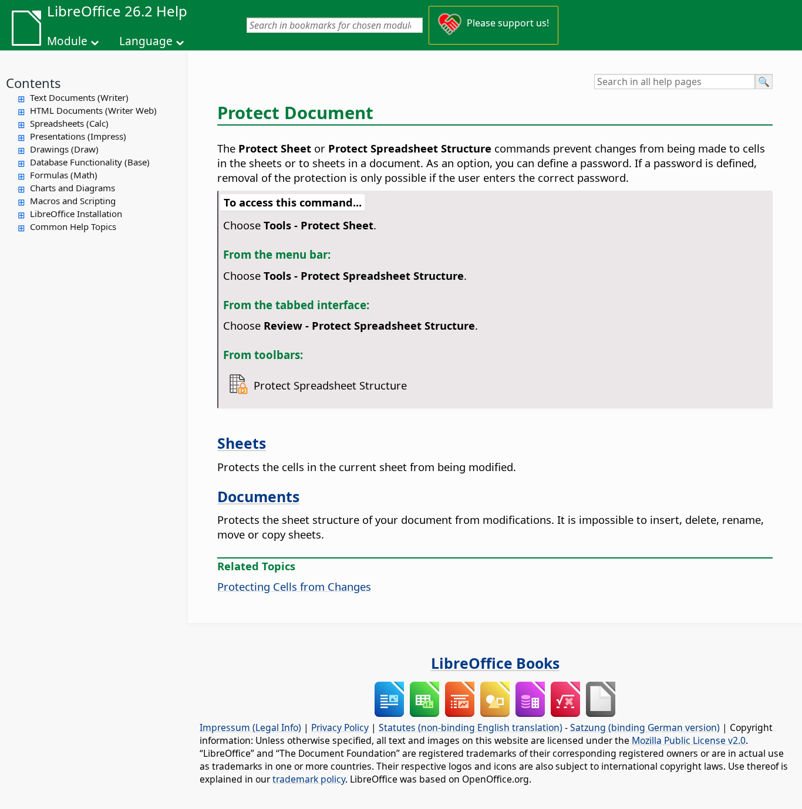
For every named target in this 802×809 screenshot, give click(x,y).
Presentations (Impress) (78, 136)
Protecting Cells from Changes (294, 586)
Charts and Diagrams (72, 188)
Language (146, 41)
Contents (33, 83)
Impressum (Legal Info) (250, 727)
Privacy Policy (340, 727)
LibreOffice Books (495, 663)
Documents (258, 496)
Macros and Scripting (73, 201)
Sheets (241, 443)
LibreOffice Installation (76, 213)
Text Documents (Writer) (79, 97)
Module (67, 41)
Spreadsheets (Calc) (69, 123)
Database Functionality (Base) (90, 162)
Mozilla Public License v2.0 (689, 740)
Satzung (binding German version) (645, 727)
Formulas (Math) (63, 175)
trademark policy (308, 779)
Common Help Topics (73, 226)
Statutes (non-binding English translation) (470, 727)
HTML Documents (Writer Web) (93, 110)
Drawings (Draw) (64, 149)
